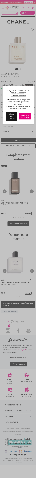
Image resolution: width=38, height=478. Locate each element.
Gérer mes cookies (11, 116)
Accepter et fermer (25, 116)
